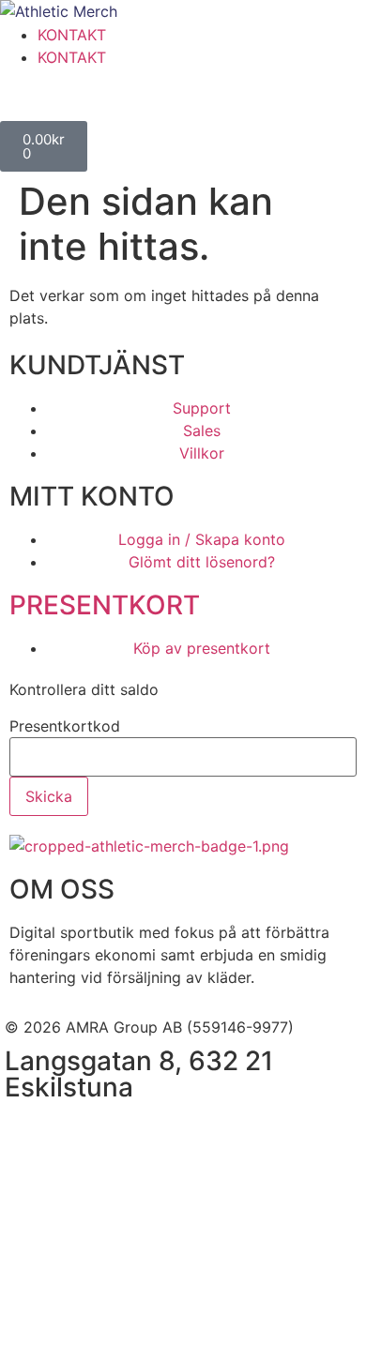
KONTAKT (72, 34)
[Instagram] (79, 1133)
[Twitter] (131, 1133)
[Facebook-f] (28, 1133)
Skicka (48, 796)
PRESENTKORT (104, 605)
